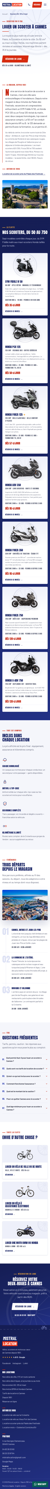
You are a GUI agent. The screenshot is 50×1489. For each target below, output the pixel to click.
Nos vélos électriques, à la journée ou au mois (21, 1381)
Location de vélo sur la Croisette (15, 1415)
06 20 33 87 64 (8, 1453)
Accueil (5, 14)
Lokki (25, 1363)
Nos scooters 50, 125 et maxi (14, 1385)
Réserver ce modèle (14, 311)
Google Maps (7, 1461)
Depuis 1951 (7, 1397)
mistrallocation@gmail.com (14, 1457)
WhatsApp (31, 1315)
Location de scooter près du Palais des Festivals (23, 174)
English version (20, 1486)
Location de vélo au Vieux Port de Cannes (19, 1419)
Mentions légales (8, 1486)
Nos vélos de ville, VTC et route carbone (18, 1377)
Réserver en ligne (9, 1401)
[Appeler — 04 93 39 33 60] (29, 4)
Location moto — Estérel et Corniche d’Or (19, 1427)
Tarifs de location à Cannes (13, 1393)
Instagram (17, 1363)
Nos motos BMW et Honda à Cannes (17, 1389)
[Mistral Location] (12, 4)
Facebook (6, 1363)
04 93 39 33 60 (20, 1315)
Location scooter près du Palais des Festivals (21, 1423)
